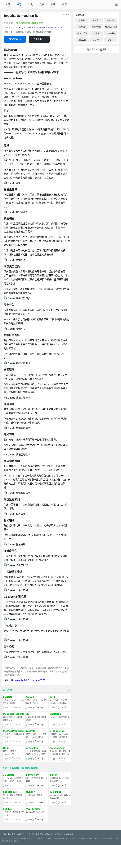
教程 (53, 4)
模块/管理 (96, 27)
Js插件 (96, 33)
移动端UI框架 (111, 27)
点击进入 (30, 802)
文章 (41, 4)
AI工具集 (58, 834)
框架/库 (82, 27)
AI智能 (82, 20)
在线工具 (82, 40)
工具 (30, 4)
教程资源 (39, 834)
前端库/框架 (68, 834)
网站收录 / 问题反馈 (96, 49)
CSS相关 (111, 33)
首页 (7, 4)
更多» (69, 690)
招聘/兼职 (111, 20)
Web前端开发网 (22, 839)
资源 (19, 4)
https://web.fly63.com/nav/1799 (27, 680)
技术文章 (30, 834)
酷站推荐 (96, 20)
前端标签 (48, 834)
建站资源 (96, 40)
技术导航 (11, 834)
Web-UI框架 (82, 33)
